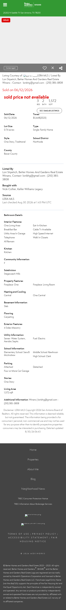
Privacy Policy (44, 534)
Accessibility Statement (28, 537)
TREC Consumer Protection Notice (33, 498)
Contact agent (11, 68)
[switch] (45, 68)
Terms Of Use (18, 534)
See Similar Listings (49, 110)
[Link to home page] (33, 5)
